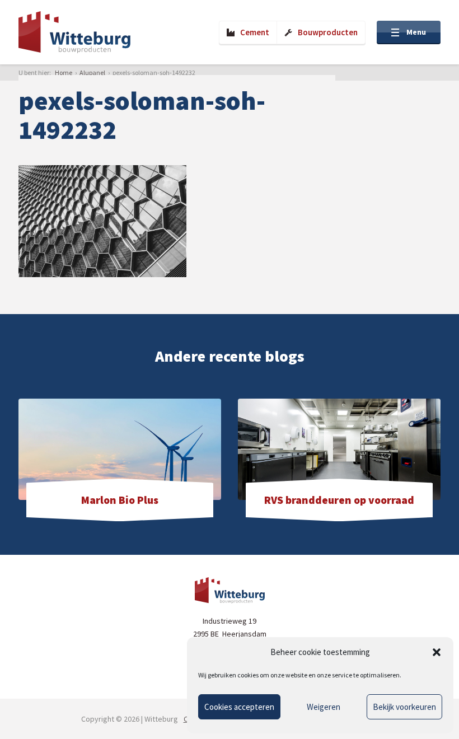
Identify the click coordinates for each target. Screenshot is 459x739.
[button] (436, 652)
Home (63, 72)
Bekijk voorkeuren (404, 706)
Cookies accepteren (239, 706)
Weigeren (323, 706)
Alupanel (92, 72)
